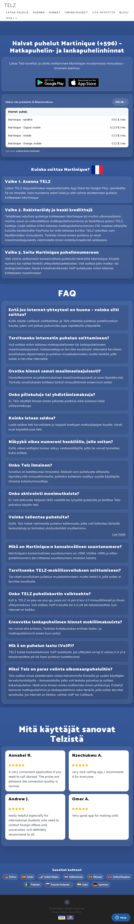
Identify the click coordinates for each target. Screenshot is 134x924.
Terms (64, 912)
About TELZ (75, 912)
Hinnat (55, 12)
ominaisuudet (76, 12)
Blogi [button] (124, 12)
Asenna (39, 12)
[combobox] (120, 102)
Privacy (55, 912)
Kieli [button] (10, 17)
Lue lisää (118, 534)
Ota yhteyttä (103, 12)
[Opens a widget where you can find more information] (121, 917)
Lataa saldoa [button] (17, 12)
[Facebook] (67, 902)
